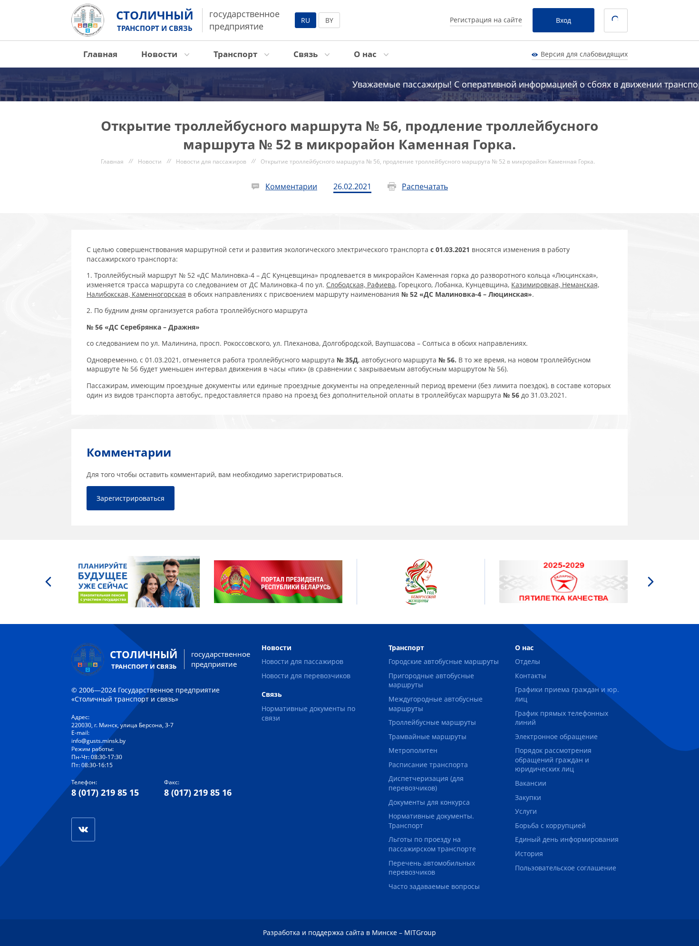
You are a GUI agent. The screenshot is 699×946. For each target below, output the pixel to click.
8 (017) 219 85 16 (198, 792)
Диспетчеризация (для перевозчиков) (426, 783)
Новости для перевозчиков (306, 675)
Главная (100, 54)
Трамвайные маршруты (427, 736)
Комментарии (291, 186)
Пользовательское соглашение (565, 867)
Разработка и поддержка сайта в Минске (330, 932)
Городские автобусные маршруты (443, 661)
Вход (563, 20)
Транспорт (236, 54)
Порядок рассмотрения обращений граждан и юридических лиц (553, 759)
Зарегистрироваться (131, 498)
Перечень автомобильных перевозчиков (431, 867)
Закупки (528, 797)
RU (305, 20)
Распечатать (425, 186)
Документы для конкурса (429, 802)
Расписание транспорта (428, 764)
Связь (306, 54)
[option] (135, 581)
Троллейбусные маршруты (432, 722)
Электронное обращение (556, 736)
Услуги (526, 811)
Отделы (527, 661)
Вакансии (530, 783)
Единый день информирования (567, 839)
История (529, 853)
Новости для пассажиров (302, 661)
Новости (160, 54)
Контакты (530, 675)
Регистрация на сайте (486, 19)
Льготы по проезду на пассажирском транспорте (432, 844)
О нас (366, 54)
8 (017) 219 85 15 (105, 792)
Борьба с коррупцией (550, 825)
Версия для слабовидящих (584, 54)
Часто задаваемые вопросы (434, 886)
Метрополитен (412, 750)
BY (329, 20)
